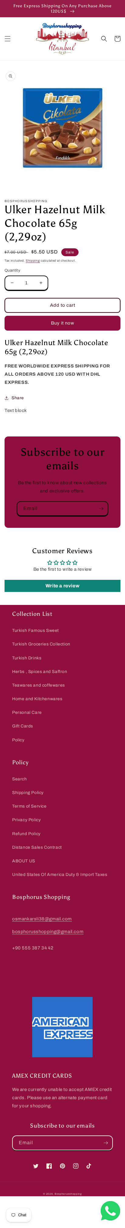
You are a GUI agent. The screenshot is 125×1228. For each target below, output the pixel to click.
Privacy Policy (26, 820)
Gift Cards (22, 726)
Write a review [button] (62, 585)
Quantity (12, 270)
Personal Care (27, 712)
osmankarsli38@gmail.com (42, 918)
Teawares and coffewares (38, 685)
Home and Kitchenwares (37, 699)
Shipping (33, 260)
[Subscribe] (101, 508)
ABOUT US (23, 861)
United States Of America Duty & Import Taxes (59, 874)
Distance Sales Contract (37, 847)
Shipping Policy (28, 792)
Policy (18, 740)
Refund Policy (26, 833)
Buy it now (62, 323)
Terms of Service (29, 806)
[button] (7, 38)
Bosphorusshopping (68, 1194)
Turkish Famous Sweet (35, 630)
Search (19, 779)
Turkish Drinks (26, 658)
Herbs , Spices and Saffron (39, 671)
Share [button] (18, 398)
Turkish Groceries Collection (41, 644)
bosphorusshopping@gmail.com (47, 931)
